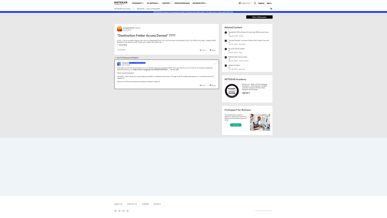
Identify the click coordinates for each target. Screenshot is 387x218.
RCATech (242, 44)
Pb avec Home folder (236, 49)
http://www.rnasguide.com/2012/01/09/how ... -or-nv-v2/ (156, 69)
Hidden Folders (234, 65)
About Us (118, 204)
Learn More (236, 125)
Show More (123, 45)
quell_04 (242, 69)
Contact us (132, 204)
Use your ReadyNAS (153, 9)
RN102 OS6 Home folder (237, 57)
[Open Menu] (271, 8)
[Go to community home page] (121, 3)
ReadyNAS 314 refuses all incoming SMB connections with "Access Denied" (248, 32)
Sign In (269, 3)
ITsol (240, 52)
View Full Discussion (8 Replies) (128, 58)
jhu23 (241, 36)
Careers (145, 204)
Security (157, 204)
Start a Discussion (259, 17)
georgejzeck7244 (128, 28)
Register (261, 3)
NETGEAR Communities (122, 9)
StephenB (125, 63)
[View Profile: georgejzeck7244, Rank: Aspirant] (119, 28)
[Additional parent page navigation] (133, 8)
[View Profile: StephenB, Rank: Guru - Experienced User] (119, 64)
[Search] (255, 3)
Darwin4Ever (244, 61)
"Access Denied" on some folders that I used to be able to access (249, 40)
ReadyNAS (140, 9)
